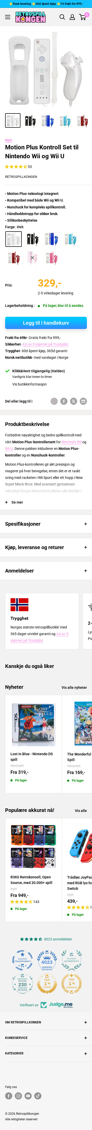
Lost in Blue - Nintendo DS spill (31, 757)
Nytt (8, 140)
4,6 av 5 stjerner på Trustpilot (45, 344)
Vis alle (81, 811)
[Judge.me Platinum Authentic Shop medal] (71, 960)
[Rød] (13, 258)
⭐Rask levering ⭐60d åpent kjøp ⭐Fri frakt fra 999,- (46, 4)
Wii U (9, 449)
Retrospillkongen (21, 177)
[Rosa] (32, 258)
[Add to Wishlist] (54, 401)
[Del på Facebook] (63, 401)
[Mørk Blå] (51, 239)
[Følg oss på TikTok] (37, 1095)
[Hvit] (13, 239)
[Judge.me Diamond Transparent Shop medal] (22, 960)
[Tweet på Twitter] (73, 401)
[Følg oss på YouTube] (28, 1095)
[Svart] (32, 239)
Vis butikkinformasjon (29, 384)
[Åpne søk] (62, 17)
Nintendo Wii (72, 442)
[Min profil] (72, 17)
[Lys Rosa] (51, 258)
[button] (16, 167)
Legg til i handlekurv (46, 323)
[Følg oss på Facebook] (8, 1095)
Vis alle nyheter (74, 687)
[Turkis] (70, 239)
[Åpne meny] (7, 17)
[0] (82, 17)
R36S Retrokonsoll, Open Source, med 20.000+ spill (31, 880)
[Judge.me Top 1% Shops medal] (47, 984)
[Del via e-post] (83, 401)
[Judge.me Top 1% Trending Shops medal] (71, 984)
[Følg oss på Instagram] (18, 1095)
